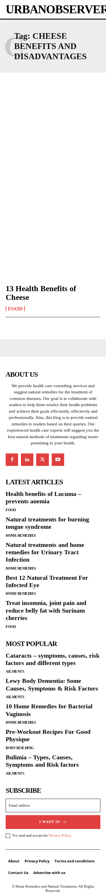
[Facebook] (12, 459)
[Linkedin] (27, 459)
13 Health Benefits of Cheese (41, 293)
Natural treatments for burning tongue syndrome (47, 523)
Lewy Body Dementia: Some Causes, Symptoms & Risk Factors (52, 684)
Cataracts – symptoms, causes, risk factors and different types (52, 659)
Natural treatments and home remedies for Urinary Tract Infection (45, 552)
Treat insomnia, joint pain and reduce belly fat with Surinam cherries (46, 610)
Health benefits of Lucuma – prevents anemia (43, 497)
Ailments (15, 671)
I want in (49, 822)
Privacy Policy (60, 835)
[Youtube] (58, 459)
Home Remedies (21, 535)
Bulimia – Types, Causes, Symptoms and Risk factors (42, 761)
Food (15, 308)
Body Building (20, 748)
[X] (42, 459)
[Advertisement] (53, 140)
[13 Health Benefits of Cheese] (53, 250)
